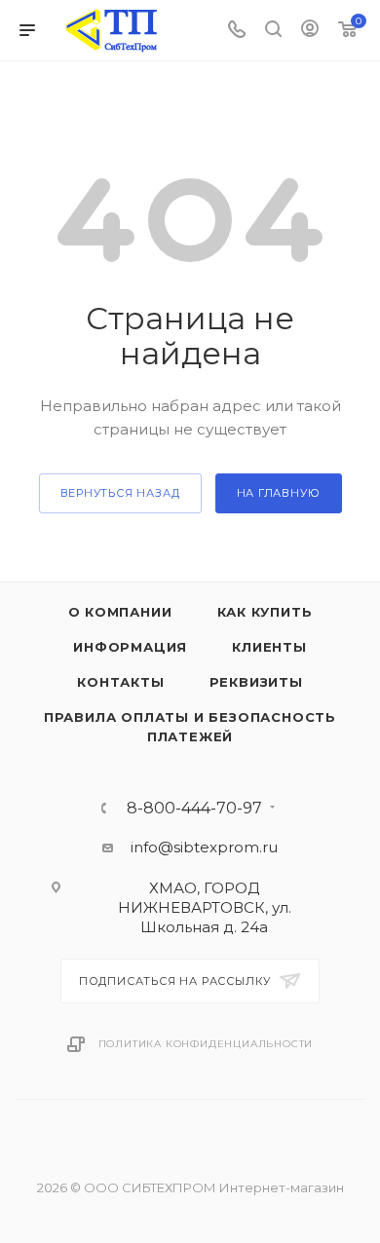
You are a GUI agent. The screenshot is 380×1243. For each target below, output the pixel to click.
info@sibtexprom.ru (204, 847)
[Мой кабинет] (310, 30)
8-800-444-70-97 (194, 808)
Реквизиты (256, 682)
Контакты (120, 682)
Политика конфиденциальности (206, 1043)
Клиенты (269, 647)
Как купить (265, 612)
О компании (120, 612)
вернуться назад (120, 493)
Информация (130, 647)
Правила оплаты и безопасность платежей (190, 726)
